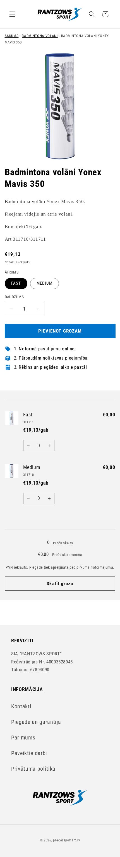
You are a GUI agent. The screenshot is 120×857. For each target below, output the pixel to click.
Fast (16, 283)
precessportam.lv (66, 840)
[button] (12, 14)
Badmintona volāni (39, 36)
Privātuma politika (33, 769)
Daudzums (14, 297)
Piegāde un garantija (36, 722)
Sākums (12, 36)
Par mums (23, 737)
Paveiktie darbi (29, 753)
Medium (44, 283)
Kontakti (21, 706)
